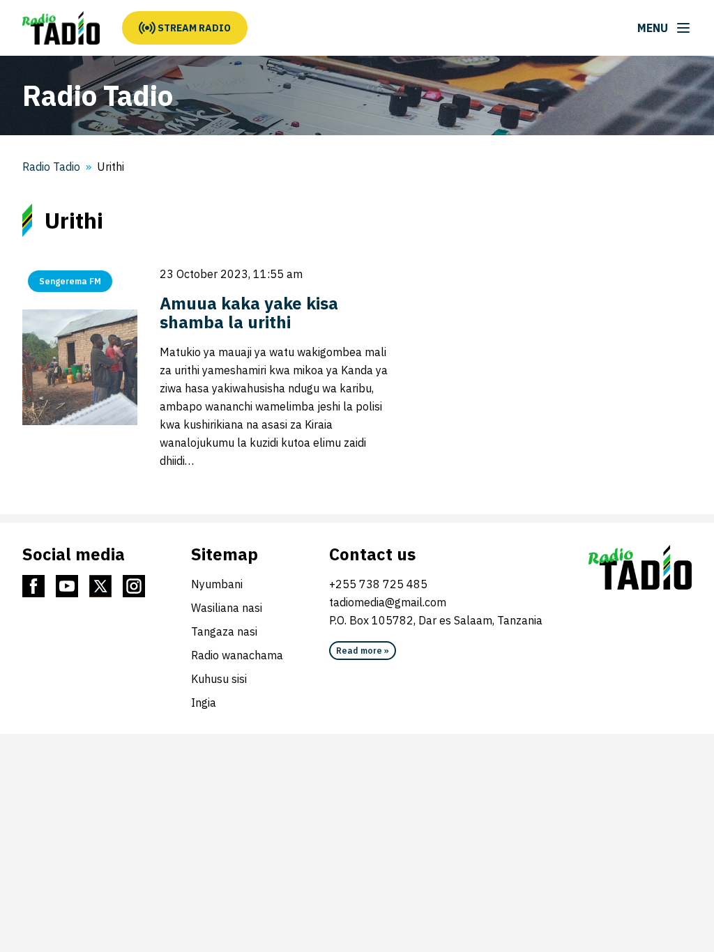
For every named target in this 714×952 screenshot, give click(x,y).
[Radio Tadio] (61, 28)
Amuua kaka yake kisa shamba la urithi (249, 312)
